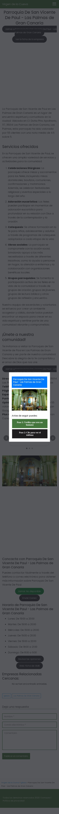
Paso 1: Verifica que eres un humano (30, 423)
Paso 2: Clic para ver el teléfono (30, 433)
